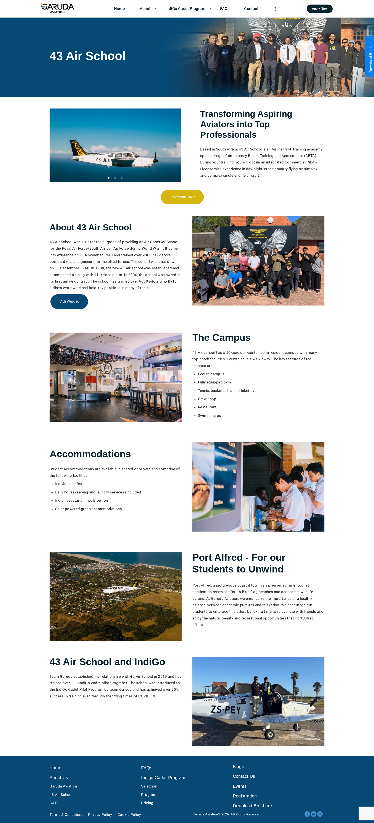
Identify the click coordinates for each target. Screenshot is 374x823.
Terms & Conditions (66, 814)
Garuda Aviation (63, 786)
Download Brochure (252, 806)
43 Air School (61, 794)
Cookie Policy (129, 814)
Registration (245, 796)
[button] (109, 178)
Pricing (147, 803)
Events (240, 786)
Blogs (238, 766)
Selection (149, 786)
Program (148, 794)
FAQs (146, 767)
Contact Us (244, 776)
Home (55, 767)
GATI (54, 803)
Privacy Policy (100, 814)
